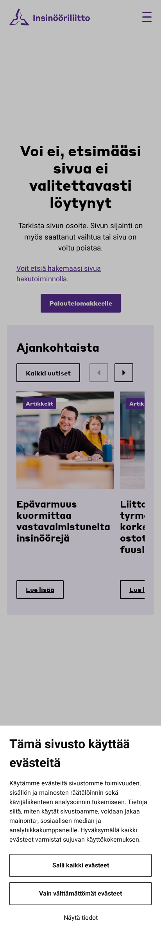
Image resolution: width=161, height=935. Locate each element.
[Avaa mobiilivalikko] (144, 17)
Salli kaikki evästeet (80, 865)
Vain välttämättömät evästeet (80, 893)
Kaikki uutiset (48, 373)
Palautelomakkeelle (80, 303)
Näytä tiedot (81, 917)
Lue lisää (40, 589)
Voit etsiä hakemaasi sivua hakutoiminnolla (58, 273)
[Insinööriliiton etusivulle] (49, 17)
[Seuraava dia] (123, 372)
